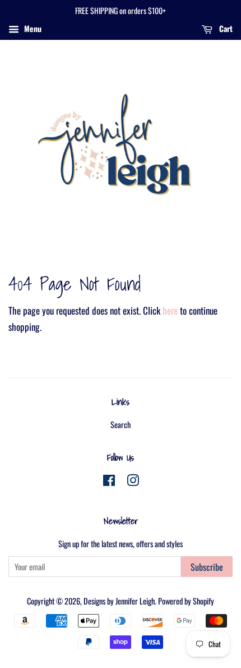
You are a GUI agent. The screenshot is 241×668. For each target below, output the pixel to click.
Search (120, 424)
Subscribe (207, 567)
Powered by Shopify (186, 601)
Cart (225, 28)
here (170, 310)
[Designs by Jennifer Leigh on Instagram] (133, 482)
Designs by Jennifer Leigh (119, 601)
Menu (31, 28)
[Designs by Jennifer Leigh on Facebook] (109, 482)
